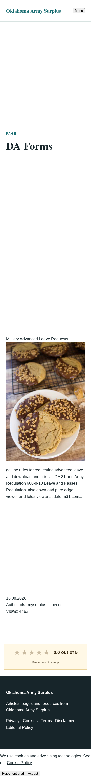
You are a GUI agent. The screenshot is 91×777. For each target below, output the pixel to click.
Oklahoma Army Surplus (33, 10)
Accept (33, 773)
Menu (79, 11)
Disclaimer (64, 721)
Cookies (30, 721)
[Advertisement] (45, 67)
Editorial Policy (19, 727)
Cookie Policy (19, 763)
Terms (46, 721)
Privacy (12, 721)
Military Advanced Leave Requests (37, 339)
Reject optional (13, 773)
